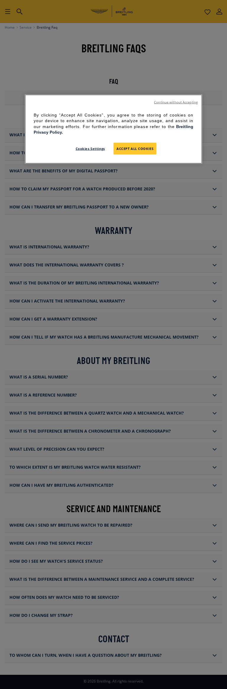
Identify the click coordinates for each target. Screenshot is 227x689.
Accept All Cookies (134, 148)
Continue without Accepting (176, 102)
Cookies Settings (90, 148)
